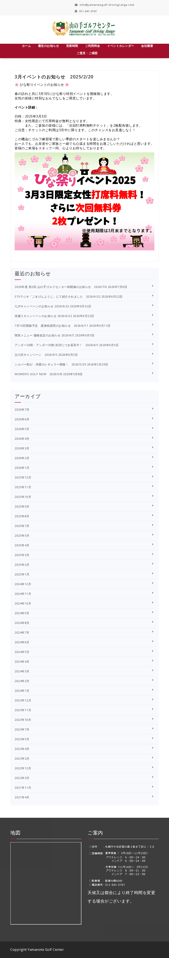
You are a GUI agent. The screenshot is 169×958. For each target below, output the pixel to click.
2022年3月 (22, 778)
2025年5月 (22, 535)
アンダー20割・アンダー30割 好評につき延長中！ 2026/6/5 (56, 345)
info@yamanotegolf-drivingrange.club (106, 5)
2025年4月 (22, 545)
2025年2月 (22, 565)
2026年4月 (22, 439)
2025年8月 (22, 516)
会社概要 (147, 46)
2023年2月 (22, 758)
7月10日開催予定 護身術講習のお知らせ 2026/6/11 (51, 326)
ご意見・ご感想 (87, 53)
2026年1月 (22, 468)
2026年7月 (22, 409)
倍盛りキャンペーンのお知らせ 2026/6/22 (43, 316)
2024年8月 (22, 623)
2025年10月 (23, 497)
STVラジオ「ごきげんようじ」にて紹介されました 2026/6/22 (57, 296)
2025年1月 (22, 574)
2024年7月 (22, 632)
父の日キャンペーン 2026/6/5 (36, 355)
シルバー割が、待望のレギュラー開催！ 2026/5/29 (50, 364)
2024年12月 (23, 584)
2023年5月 (22, 739)
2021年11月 (23, 787)
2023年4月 (22, 749)
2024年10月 (23, 603)
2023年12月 (23, 700)
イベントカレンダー (120, 46)
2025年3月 (22, 555)
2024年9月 (22, 613)
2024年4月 (22, 661)
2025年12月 (23, 477)
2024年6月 (22, 642)
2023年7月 (22, 729)
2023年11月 (23, 710)
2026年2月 (22, 458)
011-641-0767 (87, 11)
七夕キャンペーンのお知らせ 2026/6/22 (42, 306)
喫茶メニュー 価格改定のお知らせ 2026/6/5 (44, 335)
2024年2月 (22, 681)
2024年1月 (22, 691)
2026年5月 (22, 429)
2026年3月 (22, 448)
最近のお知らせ (48, 46)
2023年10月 (23, 720)
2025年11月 (23, 487)
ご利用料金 (92, 46)
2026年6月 (22, 419)
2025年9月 (22, 506)
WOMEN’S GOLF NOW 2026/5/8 (38, 374)
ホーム (26, 46)
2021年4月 (22, 797)
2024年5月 (22, 652)
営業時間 (72, 46)
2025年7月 (22, 526)
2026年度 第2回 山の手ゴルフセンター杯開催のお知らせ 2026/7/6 (61, 287)
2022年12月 (23, 768)
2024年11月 (23, 594)
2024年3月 (22, 671)
